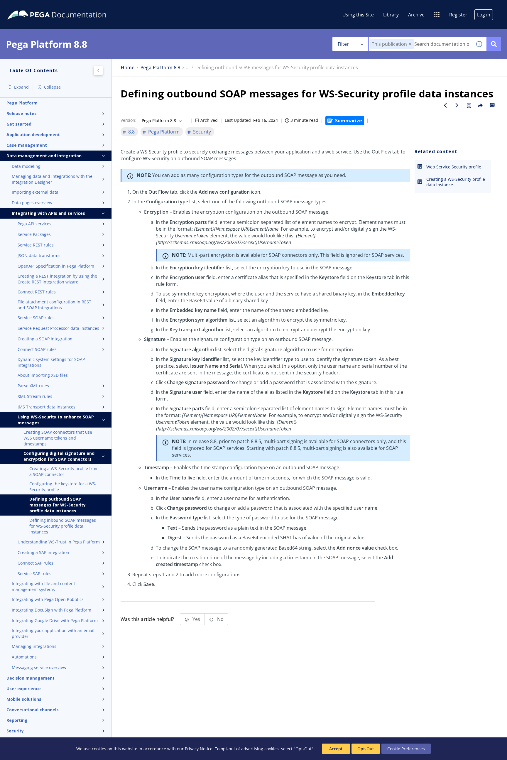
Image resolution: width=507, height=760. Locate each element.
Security (15, 731)
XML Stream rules (35, 396)
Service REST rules (36, 245)
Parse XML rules (33, 386)
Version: (128, 120)
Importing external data (35, 192)
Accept (336, 748)
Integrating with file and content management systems (43, 586)
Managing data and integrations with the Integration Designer (52, 179)
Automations (24, 657)
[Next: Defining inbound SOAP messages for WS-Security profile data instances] (457, 105)
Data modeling (26, 166)
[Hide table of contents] (98, 70)
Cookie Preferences (406, 748)
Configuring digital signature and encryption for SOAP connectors (58, 456)
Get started (18, 124)
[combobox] (420, 44)
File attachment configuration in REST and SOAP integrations (54, 304)
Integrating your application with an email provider (53, 633)
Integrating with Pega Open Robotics (48, 599)
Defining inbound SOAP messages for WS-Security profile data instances (62, 526)
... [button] (188, 67)
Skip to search (71, 7)
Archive (416, 14)
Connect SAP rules (35, 563)
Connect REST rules (37, 292)
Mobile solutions (23, 699)
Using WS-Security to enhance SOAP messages (56, 419)
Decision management (30, 678)
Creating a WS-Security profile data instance (455, 182)
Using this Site (358, 14)
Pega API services (34, 224)
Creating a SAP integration (43, 552)
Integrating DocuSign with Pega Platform (51, 610)
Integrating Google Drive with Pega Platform (55, 620)
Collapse (52, 87)
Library (391, 14)
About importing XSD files (43, 375)
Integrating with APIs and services (48, 213)
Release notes (21, 113)
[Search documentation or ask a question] (493, 44)
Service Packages (34, 234)
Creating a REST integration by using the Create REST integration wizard (57, 279)
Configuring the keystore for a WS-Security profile (63, 486)
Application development (33, 134)
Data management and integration (44, 155)
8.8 (131, 132)
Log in (483, 14)
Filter (343, 44)
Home (127, 67)
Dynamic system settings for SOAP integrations (51, 362)
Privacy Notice (198, 748)
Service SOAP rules (36, 317)
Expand (21, 87)
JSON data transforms (39, 255)
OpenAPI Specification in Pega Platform (56, 266)
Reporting (17, 720)
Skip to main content (26, 7)
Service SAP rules (34, 573)
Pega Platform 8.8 (160, 67)
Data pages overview (32, 202)
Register (458, 14)
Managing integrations (34, 646)
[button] (410, 44)
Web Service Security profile (453, 167)
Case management (26, 145)
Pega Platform (22, 103)
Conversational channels (32, 709)
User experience (23, 688)
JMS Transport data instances (46, 407)
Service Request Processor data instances (58, 328)
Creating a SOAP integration (45, 339)
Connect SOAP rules (37, 349)
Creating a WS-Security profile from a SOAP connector (64, 471)
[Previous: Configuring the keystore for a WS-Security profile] (445, 105)
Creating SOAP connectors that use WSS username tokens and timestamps (57, 438)
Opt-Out (365, 748)
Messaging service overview (39, 667)
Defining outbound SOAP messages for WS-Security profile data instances (57, 505)
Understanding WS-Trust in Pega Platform (59, 542)
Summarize (348, 120)
